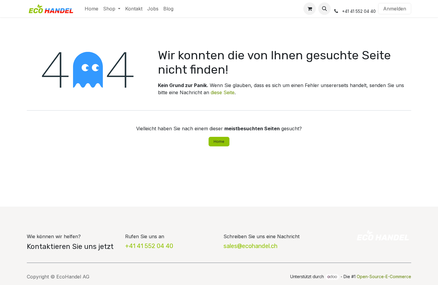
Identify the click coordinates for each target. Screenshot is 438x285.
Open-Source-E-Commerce (384, 276)
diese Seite (222, 92)
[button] (324, 8)
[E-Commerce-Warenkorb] (309, 8)
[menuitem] (91, 9)
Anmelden (394, 9)
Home (219, 141)
